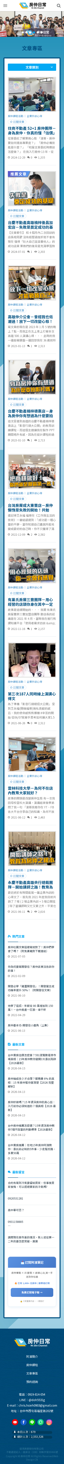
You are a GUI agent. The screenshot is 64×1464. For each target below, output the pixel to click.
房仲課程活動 (15, 116)
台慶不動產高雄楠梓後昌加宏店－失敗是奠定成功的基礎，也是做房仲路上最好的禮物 (30, 224)
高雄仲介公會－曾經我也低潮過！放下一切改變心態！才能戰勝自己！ (30, 318)
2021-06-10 (31, 990)
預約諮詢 (32, 1381)
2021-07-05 (31, 951)
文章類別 (32, 67)
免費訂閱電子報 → (32, 1292)
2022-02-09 (31, 971)
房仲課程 (32, 1365)
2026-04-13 (31, 1085)
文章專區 (32, 48)
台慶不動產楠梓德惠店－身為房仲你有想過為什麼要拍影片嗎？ (30, 413)
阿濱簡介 (32, 1356)
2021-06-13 (29, 1028)
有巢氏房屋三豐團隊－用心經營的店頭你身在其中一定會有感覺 (30, 601)
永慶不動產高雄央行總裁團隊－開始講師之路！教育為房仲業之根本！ (30, 884)
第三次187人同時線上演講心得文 (32, 695)
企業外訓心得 (34, 116)
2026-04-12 (31, 1130)
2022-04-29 (30, 1010)
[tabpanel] (32, 24)
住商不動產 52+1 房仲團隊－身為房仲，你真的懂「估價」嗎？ (32, 130)
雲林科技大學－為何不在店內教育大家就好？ (30, 790)
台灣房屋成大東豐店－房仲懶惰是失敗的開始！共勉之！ (30, 507)
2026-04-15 (32, 1061)
